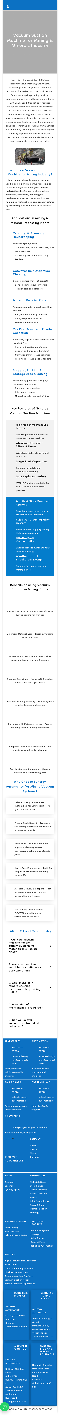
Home (33, 1145)
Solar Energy (11, 1227)
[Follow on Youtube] (14, 1168)
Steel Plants (36, 1186)
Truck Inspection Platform (19, 1276)
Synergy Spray (12, 1189)
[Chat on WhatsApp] (4, 1406)
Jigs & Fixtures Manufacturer (20, 1260)
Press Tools (11, 1264)
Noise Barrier (37, 1238)
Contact (34, 1157)
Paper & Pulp (37, 1205)
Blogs (33, 1153)
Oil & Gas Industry (39, 1201)
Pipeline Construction (16, 1272)
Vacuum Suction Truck (17, 1280)
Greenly (9, 1186)
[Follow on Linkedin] (7, 1168)
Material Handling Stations (19, 1268)
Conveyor (35, 1234)
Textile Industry (38, 1189)
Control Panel (37, 1242)
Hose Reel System (40, 1230)
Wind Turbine (12, 1231)
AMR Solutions (38, 1182)
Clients (33, 1149)
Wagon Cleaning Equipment (20, 1283)
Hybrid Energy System (16, 1235)
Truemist (9, 1182)
